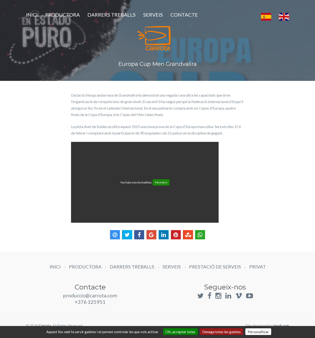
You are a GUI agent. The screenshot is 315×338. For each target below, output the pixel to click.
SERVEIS (153, 15)
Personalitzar (258, 331)
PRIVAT (257, 266)
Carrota (45, 325)
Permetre (161, 182)
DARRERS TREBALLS (111, 15)
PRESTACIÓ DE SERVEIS (215, 266)
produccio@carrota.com (90, 295)
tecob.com (281, 325)
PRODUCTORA (62, 15)
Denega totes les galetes (221, 331)
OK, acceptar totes (180, 331)
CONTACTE (184, 15)
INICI (32, 15)
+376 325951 (90, 302)
